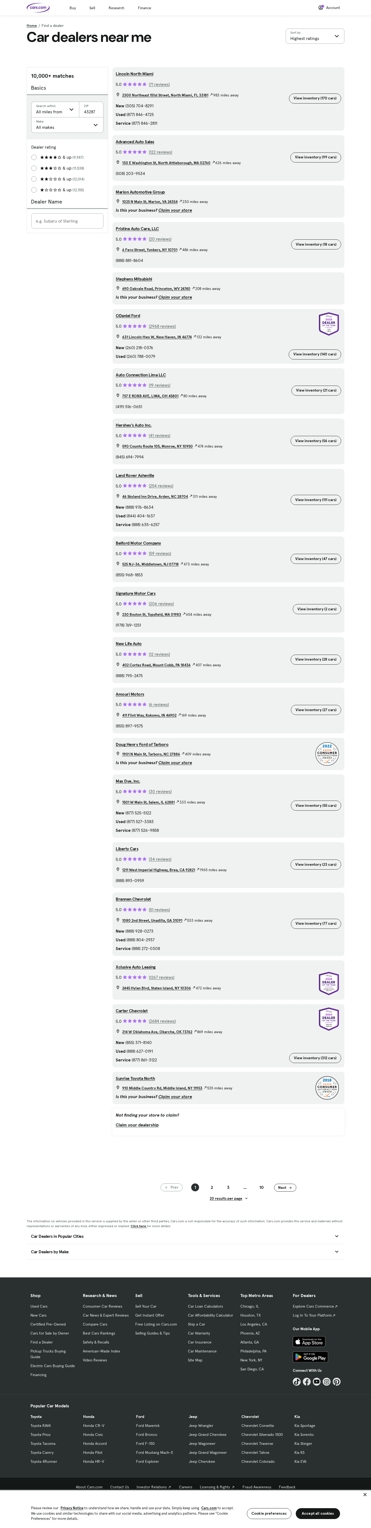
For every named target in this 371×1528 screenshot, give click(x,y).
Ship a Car (196, 1324)
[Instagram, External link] (327, 1382)
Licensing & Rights (215, 1487)
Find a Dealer (41, 1342)
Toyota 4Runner (43, 1461)
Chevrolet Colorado (258, 1461)
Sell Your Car (145, 1306)
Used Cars (39, 1306)
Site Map (195, 1360)
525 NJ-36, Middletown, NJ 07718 (150, 564)
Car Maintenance (202, 1351)
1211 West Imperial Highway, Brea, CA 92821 (158, 869)
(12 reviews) (159, 654)
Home (32, 25)
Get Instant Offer (149, 1315)
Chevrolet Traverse (257, 1443)
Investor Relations (152, 1487)
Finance (144, 7)
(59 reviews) (160, 553)
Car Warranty (199, 1333)
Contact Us (119, 1487)
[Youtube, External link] (317, 1382)
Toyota (36, 1416)
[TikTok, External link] (297, 1382)
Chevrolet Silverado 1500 (262, 1434)
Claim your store (175, 210)
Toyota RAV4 (40, 1425)
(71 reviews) (159, 84)
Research (116, 7)
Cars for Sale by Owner (49, 1333)
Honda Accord (95, 1443)
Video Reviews (95, 1360)
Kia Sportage (304, 1425)
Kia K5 (299, 1452)
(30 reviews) (160, 791)
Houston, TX (250, 1315)
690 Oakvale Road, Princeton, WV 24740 (156, 288)
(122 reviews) (160, 152)
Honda (88, 1416)
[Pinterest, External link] (337, 1382)
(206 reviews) (161, 603)
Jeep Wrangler (201, 1425)
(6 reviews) (159, 704)
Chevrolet (250, 1416)
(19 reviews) (159, 385)
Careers (185, 1487)
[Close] (365, 1495)
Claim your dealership (137, 1124)
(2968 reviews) (162, 326)
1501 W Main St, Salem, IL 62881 (148, 802)
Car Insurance (200, 1342)
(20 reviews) (160, 239)
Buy (73, 7)
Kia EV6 (300, 1461)
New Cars (38, 1315)
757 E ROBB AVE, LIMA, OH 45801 (150, 395)
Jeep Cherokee (202, 1461)
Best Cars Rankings (99, 1333)
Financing (38, 1374)
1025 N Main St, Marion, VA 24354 (150, 201)
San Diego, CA (252, 1369)
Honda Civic (93, 1434)
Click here (139, 1226)
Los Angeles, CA (253, 1324)
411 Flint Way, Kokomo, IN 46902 (149, 715)
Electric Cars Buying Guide (52, 1365)
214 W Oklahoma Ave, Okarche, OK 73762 (157, 1031)
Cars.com (209, 1508)
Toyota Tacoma (42, 1443)
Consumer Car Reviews (102, 1306)
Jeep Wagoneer (202, 1443)
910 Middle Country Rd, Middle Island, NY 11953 (162, 1088)
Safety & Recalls (96, 1342)
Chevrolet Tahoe (255, 1452)
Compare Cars (95, 1324)
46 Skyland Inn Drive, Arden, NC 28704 (155, 496)
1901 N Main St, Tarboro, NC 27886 (151, 754)
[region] (185, 1508)
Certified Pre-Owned (48, 1324)
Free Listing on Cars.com (156, 1324)
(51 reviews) (159, 909)
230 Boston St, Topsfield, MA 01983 (151, 614)
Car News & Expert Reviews (106, 1315)
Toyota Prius (40, 1434)
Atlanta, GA (249, 1342)
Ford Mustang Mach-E (154, 1452)
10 (261, 1187)
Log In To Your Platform (312, 1315)
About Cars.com (89, 1487)
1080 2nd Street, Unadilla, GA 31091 (152, 920)
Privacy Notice (72, 1508)
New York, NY (251, 1360)
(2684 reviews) (162, 1021)
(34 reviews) (160, 859)
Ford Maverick (148, 1425)
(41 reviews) (159, 435)
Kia (297, 1416)
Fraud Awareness (257, 1487)
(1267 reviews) (161, 977)
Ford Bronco (146, 1434)
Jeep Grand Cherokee (208, 1434)
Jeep (193, 1416)
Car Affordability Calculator (210, 1315)
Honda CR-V (93, 1425)
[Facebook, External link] (307, 1382)
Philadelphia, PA (253, 1351)
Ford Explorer (147, 1461)
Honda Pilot (92, 1452)
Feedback (287, 1487)
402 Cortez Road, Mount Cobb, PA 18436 (156, 665)
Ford (140, 1416)
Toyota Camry (42, 1452)
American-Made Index (101, 1351)
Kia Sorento (304, 1434)
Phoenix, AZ (250, 1333)
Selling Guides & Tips (152, 1333)
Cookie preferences (269, 1513)
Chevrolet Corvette (257, 1425)
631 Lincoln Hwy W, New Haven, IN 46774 (157, 337)
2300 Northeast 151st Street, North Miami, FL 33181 (165, 95)
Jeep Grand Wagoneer (208, 1452)
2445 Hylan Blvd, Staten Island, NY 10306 (156, 988)
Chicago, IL (249, 1306)
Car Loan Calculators (205, 1306)
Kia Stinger (303, 1443)
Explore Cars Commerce (313, 1306)
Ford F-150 (145, 1443)
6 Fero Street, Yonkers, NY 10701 (149, 249)
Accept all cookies (318, 1513)
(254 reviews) (161, 485)
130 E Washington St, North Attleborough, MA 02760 (166, 162)
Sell (92, 7)
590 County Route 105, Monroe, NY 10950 (157, 446)
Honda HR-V (93, 1461)
